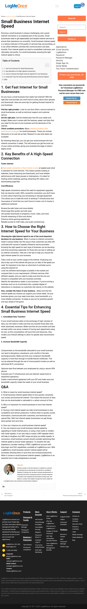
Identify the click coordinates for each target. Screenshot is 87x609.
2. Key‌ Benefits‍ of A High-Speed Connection (19, 71)
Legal (74, 532)
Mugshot (38, 532)
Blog (73, 540)
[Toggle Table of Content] (46, 65)
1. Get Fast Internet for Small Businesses (18, 68)
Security (59, 60)
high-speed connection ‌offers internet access (20, 168)
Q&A (5, 80)
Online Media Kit (77, 537)
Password (60, 55)
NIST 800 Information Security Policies (51, 538)
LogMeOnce (61, 52)
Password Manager (64, 58)
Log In (77, 6)
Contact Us (75, 516)
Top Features (27, 545)
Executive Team (77, 524)
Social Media (61, 66)
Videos (62, 519)
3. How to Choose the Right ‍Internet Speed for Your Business (25, 74)
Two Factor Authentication (67, 68)
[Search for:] (72, 27)
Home (3, 16)
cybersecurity (10, 16)
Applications (61, 47)
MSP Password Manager (63, 541)
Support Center (65, 517)
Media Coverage (77, 534)
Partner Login (64, 546)
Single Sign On (62, 63)
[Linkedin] (3, 486)
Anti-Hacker (39, 519)
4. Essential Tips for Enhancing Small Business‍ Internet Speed (26, 77)
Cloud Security (62, 49)
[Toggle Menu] (57, 6)
